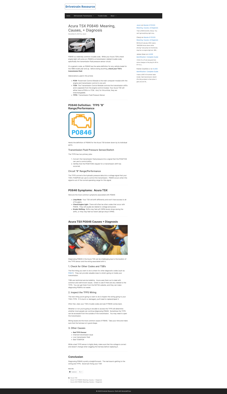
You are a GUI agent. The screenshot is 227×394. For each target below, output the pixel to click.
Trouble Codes (102, 16)
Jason (139, 25)
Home (68, 16)
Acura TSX (73, 378)
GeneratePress (126, 391)
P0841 (70, 273)
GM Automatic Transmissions (83, 16)
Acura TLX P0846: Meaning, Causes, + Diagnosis (86, 380)
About (112, 16)
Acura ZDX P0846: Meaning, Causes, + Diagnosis (86, 382)
